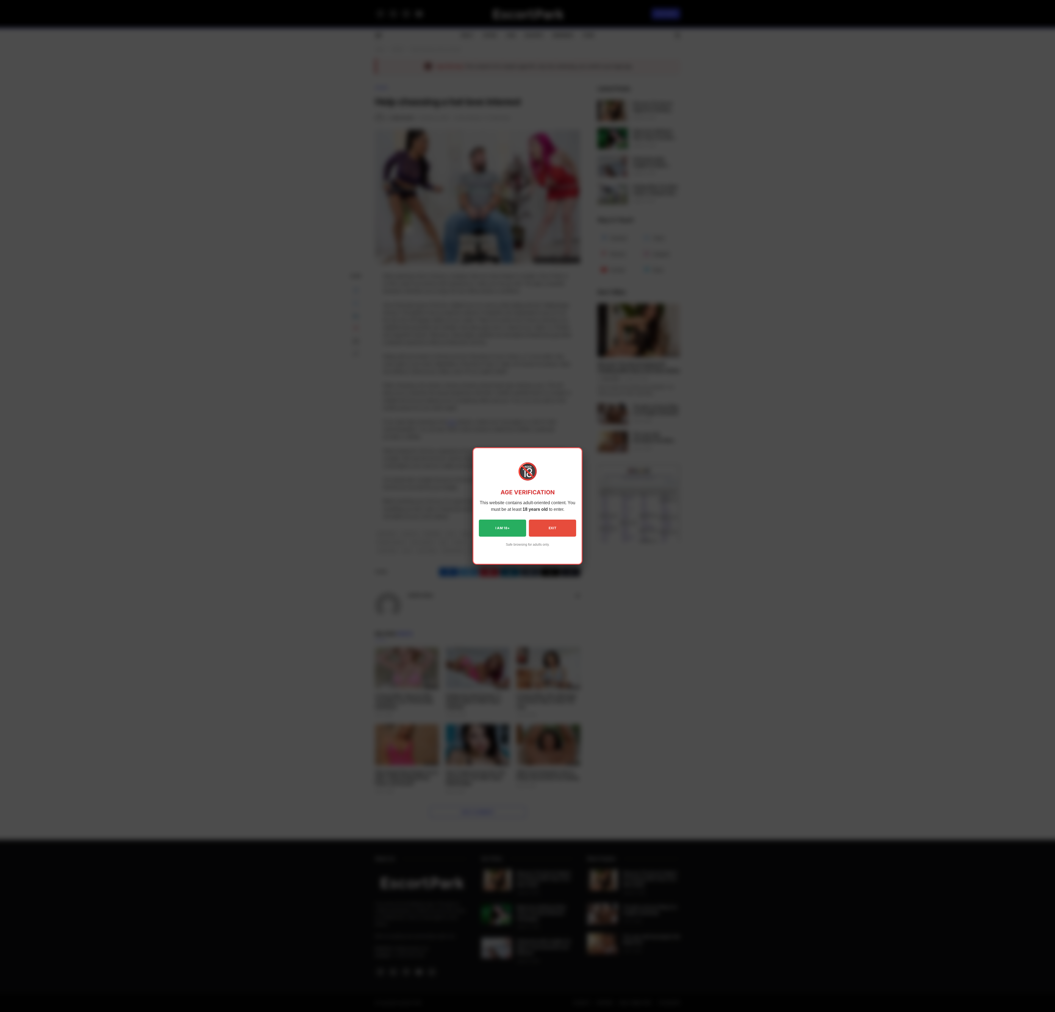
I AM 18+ (502, 528)
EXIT (552, 528)
